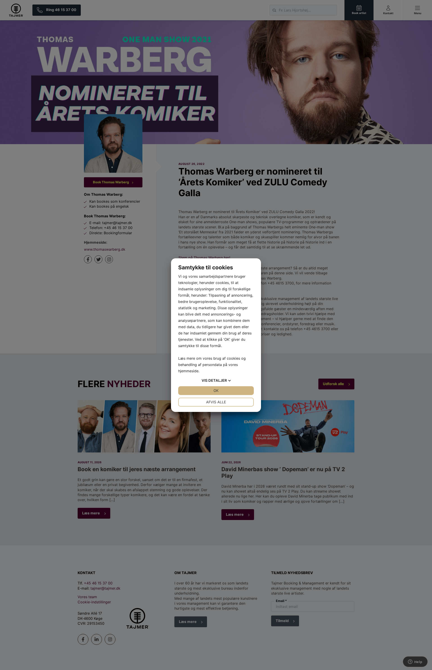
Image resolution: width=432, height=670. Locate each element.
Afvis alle (216, 402)
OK (216, 390)
